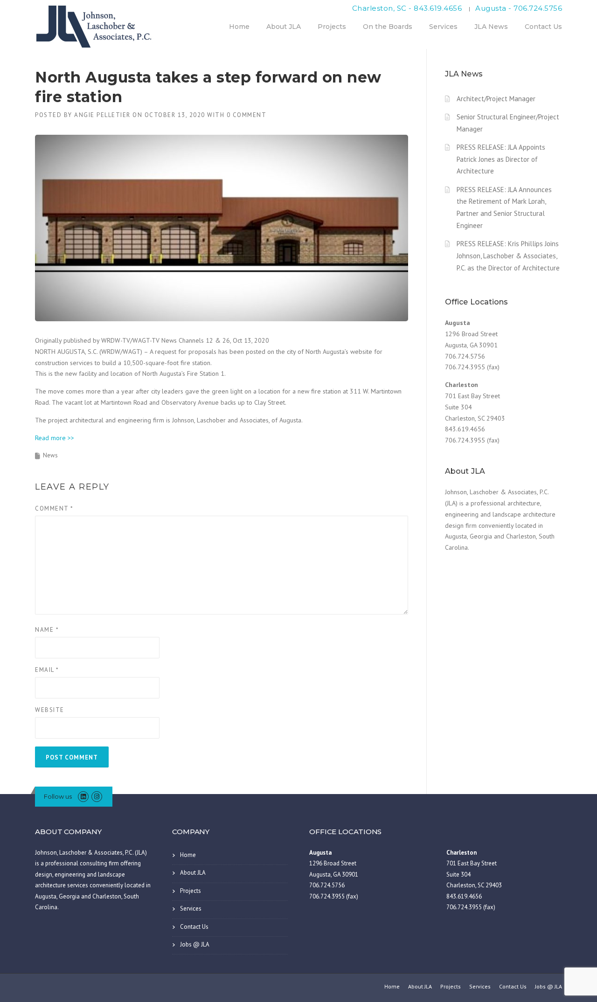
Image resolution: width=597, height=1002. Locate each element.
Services (443, 26)
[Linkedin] (83, 797)
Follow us (58, 796)
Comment (54, 508)
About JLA (283, 26)
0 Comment (247, 115)
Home (239, 26)
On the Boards (387, 26)
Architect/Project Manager (496, 98)
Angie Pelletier (102, 115)
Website (49, 710)
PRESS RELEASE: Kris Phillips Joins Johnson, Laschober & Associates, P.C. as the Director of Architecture (508, 255)
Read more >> (54, 438)
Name (47, 630)
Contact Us (543, 26)
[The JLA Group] (95, 25)
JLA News (491, 26)
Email (47, 670)
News (50, 455)
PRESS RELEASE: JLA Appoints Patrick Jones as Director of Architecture (501, 159)
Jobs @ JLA (194, 944)
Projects (332, 26)
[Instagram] (96, 797)
